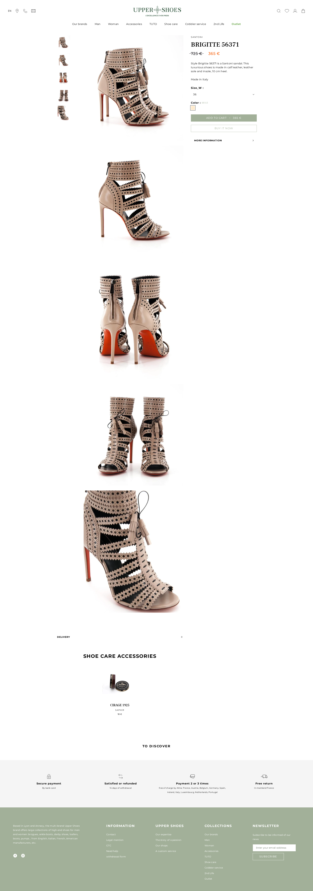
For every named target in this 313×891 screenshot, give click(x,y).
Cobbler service (195, 24)
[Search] (279, 11)
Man (98, 24)
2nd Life (219, 24)
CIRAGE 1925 (119, 705)
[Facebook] (15, 855)
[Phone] (25, 11)
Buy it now (224, 128)
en (9, 11)
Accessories (134, 24)
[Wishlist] (287, 11)
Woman (113, 24)
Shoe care (171, 24)
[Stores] (17, 11)
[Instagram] (23, 855)
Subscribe (268, 856)
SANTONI (197, 37)
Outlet (236, 24)
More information (208, 140)
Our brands (79, 24)
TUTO (153, 24)
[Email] (33, 11)
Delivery (63, 636)
